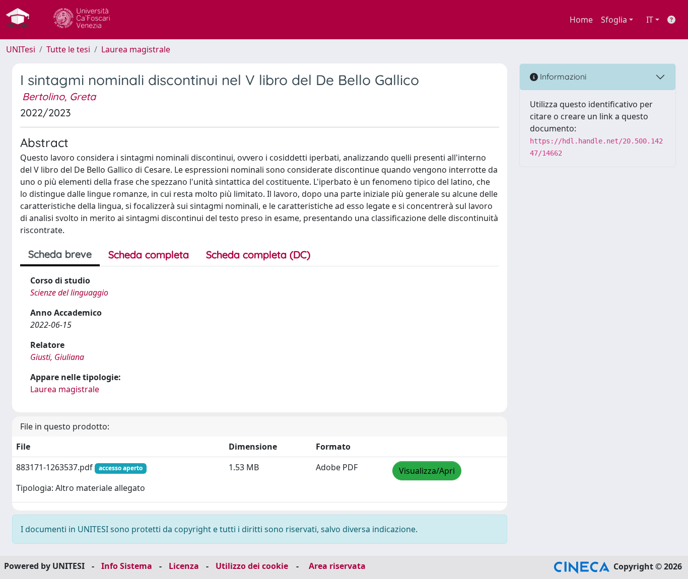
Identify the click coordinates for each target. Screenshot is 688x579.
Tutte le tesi (68, 49)
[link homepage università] (81, 19)
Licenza (184, 565)
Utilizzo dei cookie (252, 565)
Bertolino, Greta (59, 96)
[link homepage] (21, 19)
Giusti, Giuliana (57, 357)
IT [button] (649, 19)
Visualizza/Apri (427, 470)
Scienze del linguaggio (69, 292)
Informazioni (562, 76)
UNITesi (20, 49)
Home (581, 19)
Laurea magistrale (135, 49)
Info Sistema (126, 565)
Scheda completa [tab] (148, 254)
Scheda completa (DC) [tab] (258, 254)
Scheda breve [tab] (60, 254)
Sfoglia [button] (614, 19)
